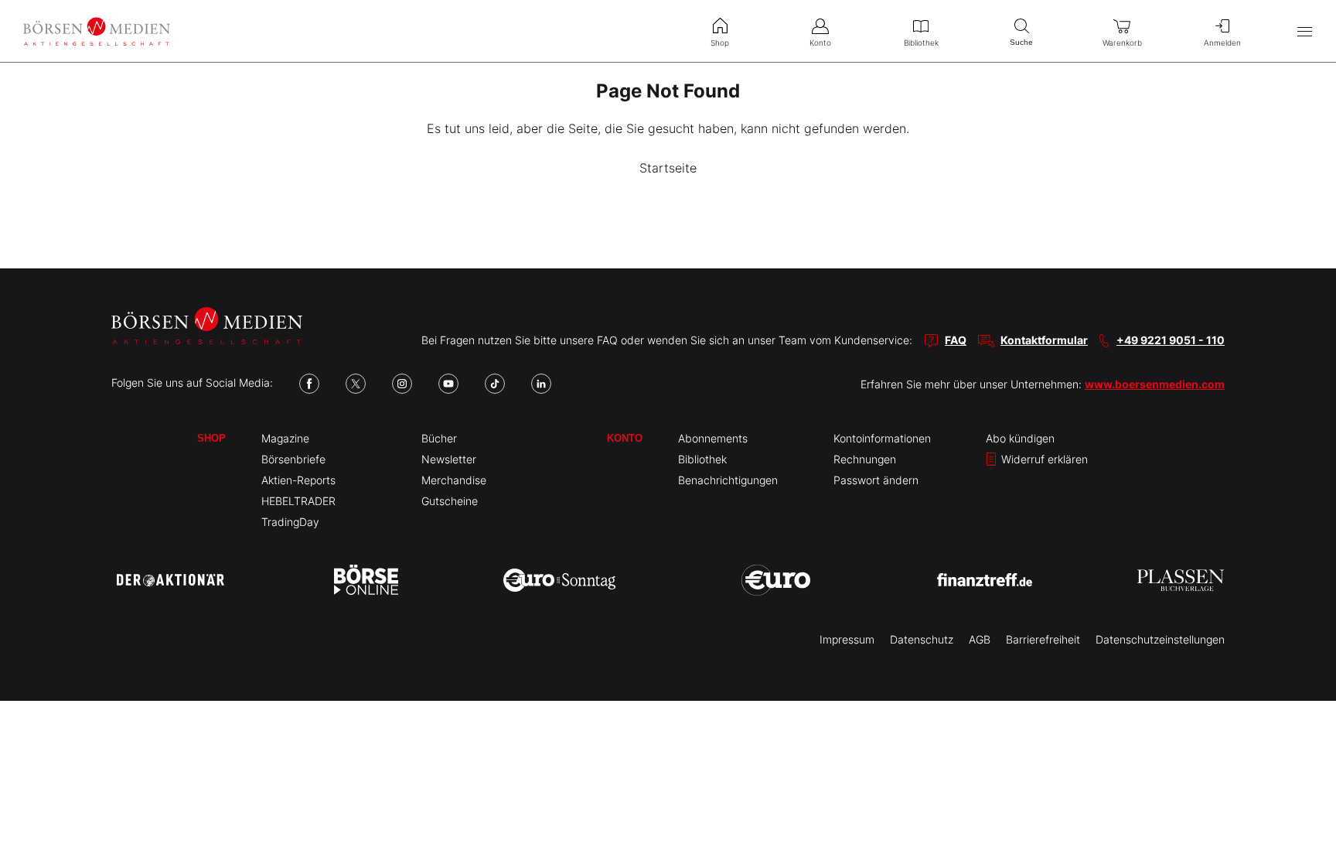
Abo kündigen (1020, 438)
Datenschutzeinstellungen (1160, 639)
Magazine (285, 438)
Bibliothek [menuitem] (921, 42)
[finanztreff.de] (984, 579)
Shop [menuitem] (720, 42)
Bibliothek (702, 459)
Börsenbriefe (293, 459)
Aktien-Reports (298, 480)
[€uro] (776, 580)
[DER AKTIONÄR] (170, 580)
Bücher (439, 438)
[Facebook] (309, 384)
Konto (624, 438)
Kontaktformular (1044, 340)
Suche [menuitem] (1021, 42)
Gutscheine (449, 500)
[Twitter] (356, 384)
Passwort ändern (875, 480)
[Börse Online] (366, 580)
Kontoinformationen (882, 438)
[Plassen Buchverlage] (1181, 580)
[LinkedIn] (541, 384)
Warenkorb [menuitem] (1122, 42)
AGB (979, 639)
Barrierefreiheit (1043, 639)
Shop (211, 438)
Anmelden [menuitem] (1222, 42)
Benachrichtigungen (728, 480)
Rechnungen (864, 459)
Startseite (668, 168)
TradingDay (290, 521)
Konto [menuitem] (820, 42)
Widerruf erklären (1043, 459)
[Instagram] (402, 384)
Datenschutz (921, 639)
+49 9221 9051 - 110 (1170, 340)
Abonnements (713, 438)
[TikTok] (495, 384)
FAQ (955, 340)
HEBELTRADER (298, 500)
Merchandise (453, 480)
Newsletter (448, 459)
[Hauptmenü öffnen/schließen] (1304, 31)
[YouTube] (448, 384)
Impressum (847, 639)
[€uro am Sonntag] (559, 580)
